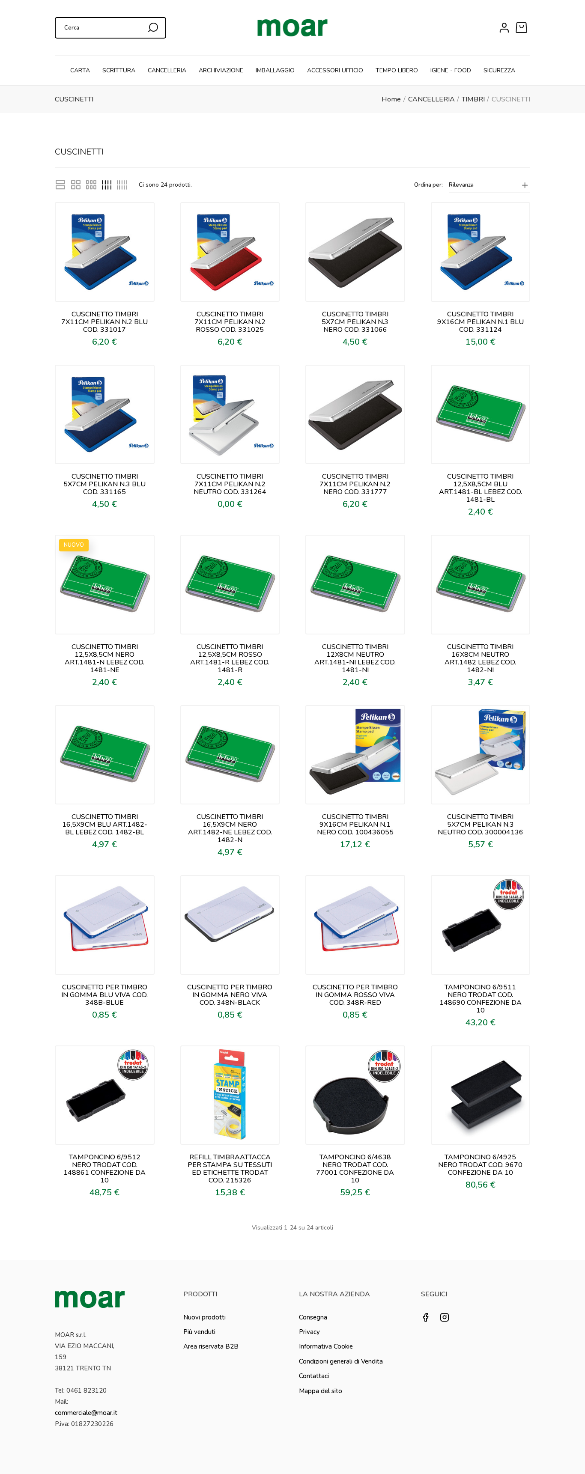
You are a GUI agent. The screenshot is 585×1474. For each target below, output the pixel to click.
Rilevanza (461, 185)
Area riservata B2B (211, 1346)
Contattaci (314, 1376)
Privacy (309, 1332)
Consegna (313, 1317)
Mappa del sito (320, 1391)
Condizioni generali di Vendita (341, 1361)
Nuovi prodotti (204, 1317)
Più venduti (199, 1332)
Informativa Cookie (326, 1346)
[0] (523, 28)
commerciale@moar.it (86, 1412)
